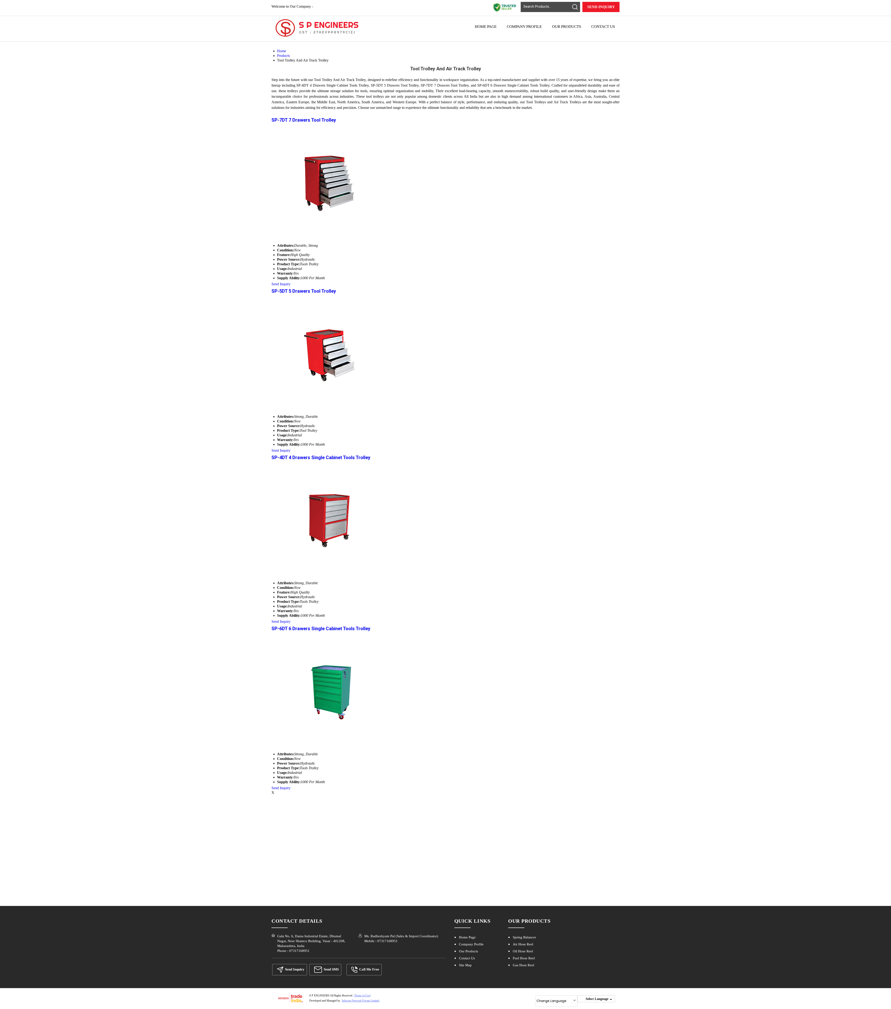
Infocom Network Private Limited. (361, 1000)
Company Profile (524, 26)
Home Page (486, 26)
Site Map (465, 965)
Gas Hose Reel (523, 965)
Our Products (566, 26)
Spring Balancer (524, 937)
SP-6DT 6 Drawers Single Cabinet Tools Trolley (320, 628)
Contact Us (603, 26)
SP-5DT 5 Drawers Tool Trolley (303, 291)
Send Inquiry (601, 7)
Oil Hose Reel (523, 951)
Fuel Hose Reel (524, 958)
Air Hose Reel (523, 944)
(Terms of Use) (362, 995)
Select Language (597, 999)
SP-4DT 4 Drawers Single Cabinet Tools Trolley (320, 457)
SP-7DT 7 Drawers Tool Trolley (303, 120)
